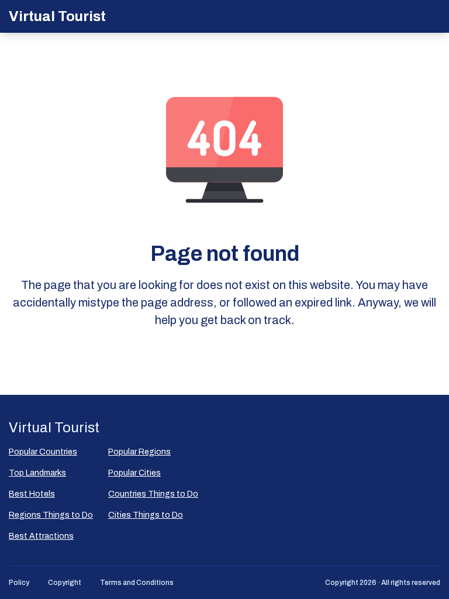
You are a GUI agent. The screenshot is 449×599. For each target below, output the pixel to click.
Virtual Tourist (57, 16)
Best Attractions (41, 536)
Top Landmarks (37, 473)
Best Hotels (32, 494)
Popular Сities (134, 473)
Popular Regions (139, 451)
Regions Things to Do (51, 515)
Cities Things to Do (145, 515)
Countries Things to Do (153, 494)
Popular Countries (43, 451)
